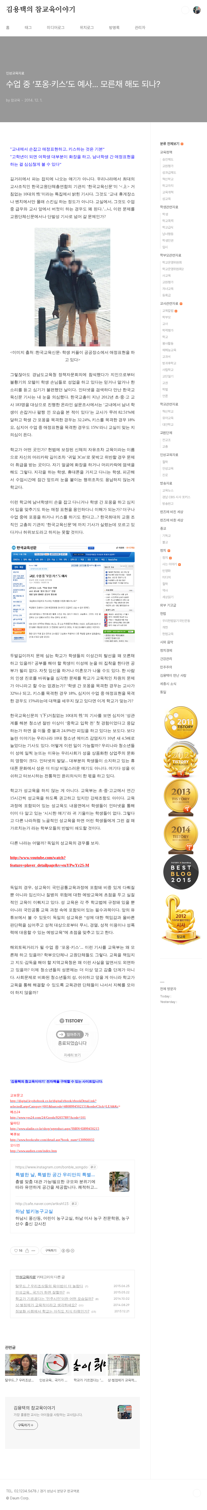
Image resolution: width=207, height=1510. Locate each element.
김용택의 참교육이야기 (41, 9)
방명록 (114, 27)
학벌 (165, 389)
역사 (165, 590)
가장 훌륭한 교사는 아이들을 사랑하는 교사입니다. (48, 1415)
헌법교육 (167, 634)
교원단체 (166, 433)
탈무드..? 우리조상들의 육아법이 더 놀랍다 (49, 1286)
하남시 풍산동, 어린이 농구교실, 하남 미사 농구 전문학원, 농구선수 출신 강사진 (72, 1221)
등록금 (166, 295)
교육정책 (166, 152)
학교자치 (167, 186)
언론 (165, 396)
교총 (165, 446)
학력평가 (167, 330)
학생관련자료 (169, 207)
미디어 (166, 577)
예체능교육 (169, 350)
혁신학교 (167, 179)
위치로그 (87, 27)
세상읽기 (167, 597)
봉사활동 (167, 343)
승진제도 (167, 159)
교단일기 (167, 376)
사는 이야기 (170, 564)
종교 (163, 528)
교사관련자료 (169, 303)
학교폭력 (167, 221)
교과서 (166, 357)
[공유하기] (27, 1250)
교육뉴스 (167, 490)
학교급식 (167, 227)
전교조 (166, 440)
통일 (163, 692)
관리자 (140, 27)
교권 (165, 383)
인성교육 (167, 468)
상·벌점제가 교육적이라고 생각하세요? (46, 1305)
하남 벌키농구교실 (34, 1211)
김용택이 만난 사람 (173, 675)
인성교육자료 (26, 1277)
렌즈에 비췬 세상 (171, 520)
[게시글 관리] (33, 1250)
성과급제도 (169, 172)
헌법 (163, 614)
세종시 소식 (168, 684)
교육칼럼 (168, 311)
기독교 (166, 536)
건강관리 (166, 659)
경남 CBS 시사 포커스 (176, 497)
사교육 (166, 276)
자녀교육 (167, 289)
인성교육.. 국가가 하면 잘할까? (40, 1292)
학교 (165, 337)
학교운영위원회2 (173, 269)
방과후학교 (169, 363)
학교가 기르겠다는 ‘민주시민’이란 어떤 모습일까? (54, 1298)
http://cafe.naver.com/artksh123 (42, 1203)
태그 (28, 27)
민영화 (166, 571)
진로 (165, 475)
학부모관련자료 (170, 255)
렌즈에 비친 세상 (171, 512)
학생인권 (167, 240)
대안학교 (167, 424)
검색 (185, 10)
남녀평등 (167, 234)
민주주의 (166, 667)
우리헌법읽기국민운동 (176, 621)
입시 (165, 247)
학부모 (166, 317)
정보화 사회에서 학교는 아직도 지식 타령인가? (52, 1311)
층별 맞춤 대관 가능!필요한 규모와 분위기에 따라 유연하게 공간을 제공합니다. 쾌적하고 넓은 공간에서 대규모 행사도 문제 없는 (55, 1184)
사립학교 (167, 370)
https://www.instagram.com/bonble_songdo (51, 1167)
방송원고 (167, 504)
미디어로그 (56, 27)
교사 (165, 324)
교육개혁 (167, 192)
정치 (163, 550)
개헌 (165, 627)
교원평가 (167, 166)
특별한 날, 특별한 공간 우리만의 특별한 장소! (55, 1175)
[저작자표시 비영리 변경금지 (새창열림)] (67, 1251)
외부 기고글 (168, 605)
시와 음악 (166, 642)
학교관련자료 (169, 404)
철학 (165, 462)
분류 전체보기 (170, 144)
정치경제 (166, 650)
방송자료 (166, 483)
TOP (197, 1493)
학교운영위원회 (172, 262)
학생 (165, 214)
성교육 (166, 199)
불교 (165, 542)
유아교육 (167, 418)
